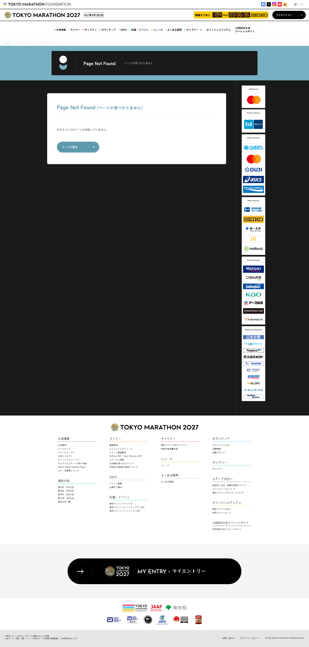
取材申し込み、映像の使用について (229, 485)
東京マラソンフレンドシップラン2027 (126, 507)
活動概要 (216, 448)
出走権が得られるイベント (122, 463)
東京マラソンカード (221, 512)
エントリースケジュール (120, 448)
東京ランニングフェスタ (120, 503)
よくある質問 (167, 481)
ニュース (165, 465)
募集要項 (113, 445)
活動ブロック (218, 452)
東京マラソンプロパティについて (228, 492)
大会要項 (62, 445)
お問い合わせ (228, 638)
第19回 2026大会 (66, 487)
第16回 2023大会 (66, 498)
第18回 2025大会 (66, 490)
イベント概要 (115, 483)
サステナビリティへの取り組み (72, 463)
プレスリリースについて (223, 488)
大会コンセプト (65, 455)
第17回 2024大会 (66, 494)
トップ (7, 42)
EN (302, 4)
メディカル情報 (116, 459)
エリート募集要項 (117, 452)
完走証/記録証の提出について (123, 466)
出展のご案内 (115, 487)
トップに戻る (70, 147)
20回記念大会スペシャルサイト (227, 529)
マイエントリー (284, 15)
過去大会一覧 (64, 501)
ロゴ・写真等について (68, 470)
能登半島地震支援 (169, 448)
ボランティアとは (220, 445)
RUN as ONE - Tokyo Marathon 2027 (125, 455)
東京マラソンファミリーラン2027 (124, 510)
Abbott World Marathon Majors (72, 466)
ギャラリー (217, 468)
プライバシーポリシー (249, 638)
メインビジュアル (66, 452)
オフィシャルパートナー (69, 459)
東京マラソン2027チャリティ (174, 445)
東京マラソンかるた (221, 509)
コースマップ (64, 448)
